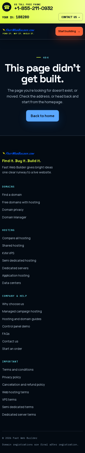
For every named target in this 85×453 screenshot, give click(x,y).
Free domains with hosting (21, 202)
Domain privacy (13, 209)
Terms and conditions (18, 369)
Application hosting (15, 275)
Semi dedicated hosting (19, 260)
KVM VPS (8, 253)
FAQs (6, 334)
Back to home (42, 115)
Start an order (12, 349)
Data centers (11, 283)
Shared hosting (13, 245)
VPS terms (9, 399)
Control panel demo (16, 326)
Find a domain (12, 194)
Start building (69, 31)
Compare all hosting (16, 238)
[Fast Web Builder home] (27, 153)
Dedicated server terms (19, 414)
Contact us (70, 17)
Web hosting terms (15, 392)
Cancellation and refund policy (23, 384)
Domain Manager (14, 217)
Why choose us (13, 304)
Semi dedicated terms (18, 407)
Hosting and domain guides (21, 319)
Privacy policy (11, 377)
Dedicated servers (15, 268)
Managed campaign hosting (22, 311)
